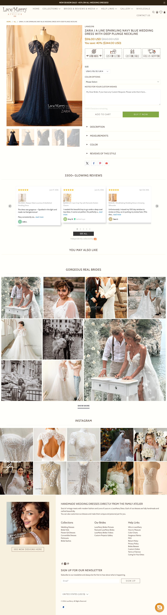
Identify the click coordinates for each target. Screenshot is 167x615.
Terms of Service (134, 552)
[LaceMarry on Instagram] (65, 564)
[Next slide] (157, 206)
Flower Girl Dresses (68, 532)
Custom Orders (134, 549)
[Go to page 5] (89, 229)
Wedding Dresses (67, 527)
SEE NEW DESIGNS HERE (28, 549)
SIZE (87, 67)
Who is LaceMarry (135, 527)
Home (36, 9)
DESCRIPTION (95, 126)
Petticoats (65, 538)
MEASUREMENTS (97, 135)
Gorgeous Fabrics (134, 535)
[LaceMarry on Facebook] (62, 564)
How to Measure (134, 530)
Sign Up (130, 581)
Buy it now (141, 114)
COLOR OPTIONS (92, 77)
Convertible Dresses (68, 535)
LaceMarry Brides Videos (103, 532)
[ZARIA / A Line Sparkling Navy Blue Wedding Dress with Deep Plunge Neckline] (44, 75)
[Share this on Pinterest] (100, 163)
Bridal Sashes (66, 541)
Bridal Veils (65, 530)
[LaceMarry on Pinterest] (68, 564)
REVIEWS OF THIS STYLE (101, 153)
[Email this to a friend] (106, 163)
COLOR (92, 144)
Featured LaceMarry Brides (104, 530)
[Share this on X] (87, 163)
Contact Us (143, 15)
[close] (164, 2)
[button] (159, 607)
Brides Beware (133, 546)
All (15, 21)
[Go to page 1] (77, 229)
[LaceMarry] (15, 12)
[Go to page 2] (80, 229)
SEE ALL (83, 233)
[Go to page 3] (83, 229)
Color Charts (133, 532)
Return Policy (133, 541)
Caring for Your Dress (136, 554)
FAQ (130, 538)
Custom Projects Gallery (103, 535)
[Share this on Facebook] (93, 163)
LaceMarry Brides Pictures (104, 527)
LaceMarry (69, 601)
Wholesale (143, 9)
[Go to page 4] (86, 229)
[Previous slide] (10, 206)
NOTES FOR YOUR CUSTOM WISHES (101, 87)
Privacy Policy (133, 543)
